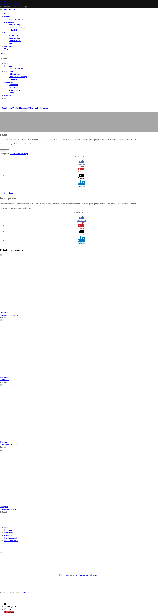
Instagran (44, 108)
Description (9, 193)
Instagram (11, 606)
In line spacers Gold (8, 444)
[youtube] (94, 575)
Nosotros (8, 66)
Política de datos (11, 541)
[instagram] (83, 575)
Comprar (3, 151)
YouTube (10, 612)
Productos (8, 82)
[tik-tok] (74, 575)
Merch (11, 93)
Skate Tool (4, 380)
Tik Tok (9, 609)
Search (23, 111)
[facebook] (64, 575)
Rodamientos (14, 87)
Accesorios (13, 85)
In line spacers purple (9, 315)
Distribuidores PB (16, 68)
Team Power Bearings (18, 76)
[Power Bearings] (7, 9)
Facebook (6, 108)
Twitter (16, 108)
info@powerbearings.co (10, 4)
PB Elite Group (15, 74)
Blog (6, 98)
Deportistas (9, 71)
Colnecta (25, 592)
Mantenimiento (15, 90)
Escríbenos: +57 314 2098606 (12, 1)
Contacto (8, 95)
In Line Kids (13, 79)
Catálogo (24, 153)
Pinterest (34, 108)
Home (2, 130)
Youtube (24, 108)
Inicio (6, 63)
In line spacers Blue (8, 509)
